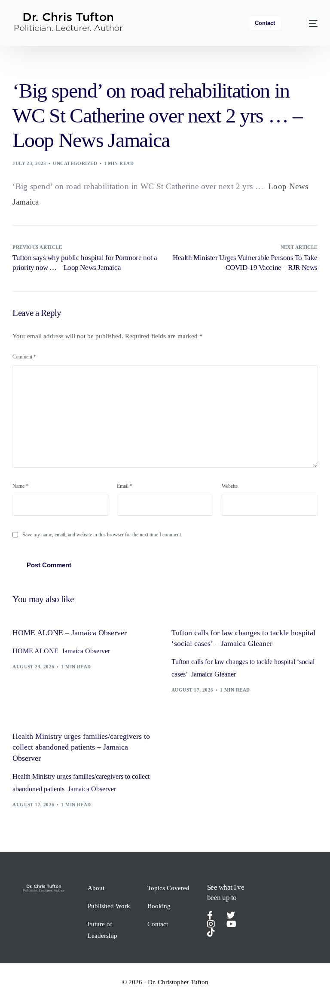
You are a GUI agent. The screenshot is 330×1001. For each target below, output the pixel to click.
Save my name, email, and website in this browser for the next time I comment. (102, 535)
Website (230, 486)
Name (20, 486)
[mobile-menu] (307, 23)
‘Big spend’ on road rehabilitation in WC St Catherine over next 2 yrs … (137, 186)
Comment (24, 357)
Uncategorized (75, 163)
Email (124, 486)
